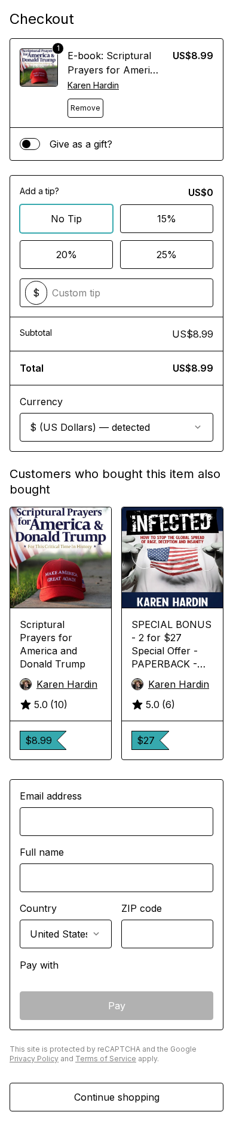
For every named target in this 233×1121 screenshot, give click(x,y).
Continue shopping (117, 1097)
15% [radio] (166, 219)
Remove (85, 107)
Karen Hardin (93, 85)
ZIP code (141, 908)
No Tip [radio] (66, 219)
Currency (41, 402)
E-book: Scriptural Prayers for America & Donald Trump (114, 70)
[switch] (30, 144)
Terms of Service (105, 1058)
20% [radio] (66, 255)
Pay (116, 1006)
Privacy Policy (34, 1058)
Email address (51, 796)
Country (38, 908)
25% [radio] (167, 255)
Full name (42, 852)
